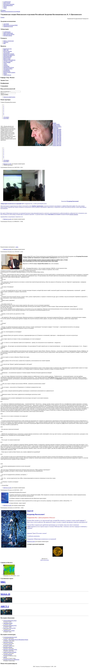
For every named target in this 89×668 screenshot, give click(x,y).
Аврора (5, 657)
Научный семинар (7, 35)
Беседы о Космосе (7, 51)
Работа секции (6, 3)
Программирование (8, 5)
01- (58, 134)
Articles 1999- (56, 135)
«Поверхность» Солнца (9, 630)
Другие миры (6, 52)
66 (60, 145)
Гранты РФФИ (6, 62)
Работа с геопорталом (8, 40)
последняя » (6, 118)
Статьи (5, 63)
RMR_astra (5, 50)
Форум (5, 6)
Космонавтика (6, 71)
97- (58, 136)
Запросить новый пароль (9, 97)
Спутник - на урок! (7, 61)
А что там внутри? (7, 644)
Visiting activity (56, 124)
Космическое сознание (8, 53)
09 (60, 129)
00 (60, 134)
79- (58, 141)
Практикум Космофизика (9, 60)
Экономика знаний (7, 623)
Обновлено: (6, 575)
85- (58, 140)
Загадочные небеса (7, 68)
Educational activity (57, 126)
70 (60, 144)
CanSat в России (7, 74)
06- (58, 131)
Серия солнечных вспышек (9, 652)
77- (58, 143)
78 (60, 141)
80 (60, 140)
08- (58, 130)
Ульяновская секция (8, 26)
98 (60, 135)
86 (60, 139)
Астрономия (6, 66)
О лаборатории (6, 31)
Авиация (5, 65)
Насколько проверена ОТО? (10, 625)
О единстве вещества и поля (10, 637)
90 (60, 138)
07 (60, 130)
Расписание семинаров (8, 4)
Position (54, 123)
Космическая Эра (7, 48)
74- (58, 144)
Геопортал (5, 42)
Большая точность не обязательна (11, 659)
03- (58, 133)
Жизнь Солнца (6, 58)
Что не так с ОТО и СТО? (9, 628)
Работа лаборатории (8, 33)
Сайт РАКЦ (6, 24)
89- (58, 139)
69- (58, 145)
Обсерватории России (8, 67)
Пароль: (3, 93)
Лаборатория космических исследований (10, 11)
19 (59, 135)
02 (60, 133)
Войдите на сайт (7, 163)
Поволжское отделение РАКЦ (10, 25)
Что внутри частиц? (8, 642)
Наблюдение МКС (7, 56)
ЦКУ (4, 43)
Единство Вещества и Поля (9, 620)
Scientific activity (56, 125)
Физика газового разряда (9, 72)
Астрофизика (6, 70)
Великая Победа (7, 57)
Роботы (5, 73)
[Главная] (3, 10)
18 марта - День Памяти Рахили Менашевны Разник (15, 639)
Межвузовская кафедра (8, 34)
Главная (2, 17)
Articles (54, 130)
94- (58, 138)
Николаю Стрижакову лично (10, 649)
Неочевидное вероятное (9, 55)
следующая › (6, 117)
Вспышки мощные (7, 647)
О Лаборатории (7, 1)
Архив (4, 8)
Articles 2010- (56, 129)
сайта (17, 247)
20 (59, 129)
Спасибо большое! (7, 654)
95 (60, 136)
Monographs (55, 128)
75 (60, 143)
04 (60, 131)
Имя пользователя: (5, 91)
